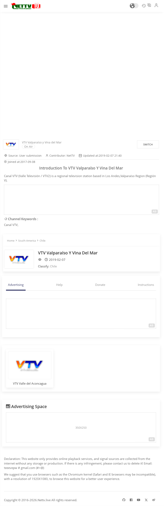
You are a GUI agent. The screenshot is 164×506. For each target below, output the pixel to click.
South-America (27, 240)
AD (155, 211)
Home (10, 240)
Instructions (146, 285)
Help (59, 285)
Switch (148, 144)
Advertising (16, 285)
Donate (100, 285)
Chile (42, 240)
